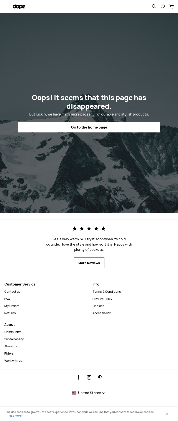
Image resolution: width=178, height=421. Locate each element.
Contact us (12, 291)
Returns (10, 313)
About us (10, 346)
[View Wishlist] (162, 6)
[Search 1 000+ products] (154, 6)
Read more (15, 416)
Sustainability (14, 339)
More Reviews (89, 263)
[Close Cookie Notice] (166, 414)
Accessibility (101, 313)
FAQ (7, 299)
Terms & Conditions (106, 291)
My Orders (12, 306)
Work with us (13, 360)
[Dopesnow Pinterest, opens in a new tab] (100, 377)
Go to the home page (89, 127)
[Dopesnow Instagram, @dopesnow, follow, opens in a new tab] (89, 377)
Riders (9, 353)
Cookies (98, 306)
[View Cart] (171, 6)
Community (12, 332)
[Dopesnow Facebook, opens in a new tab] (78, 377)
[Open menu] (6, 6)
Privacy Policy (102, 299)
